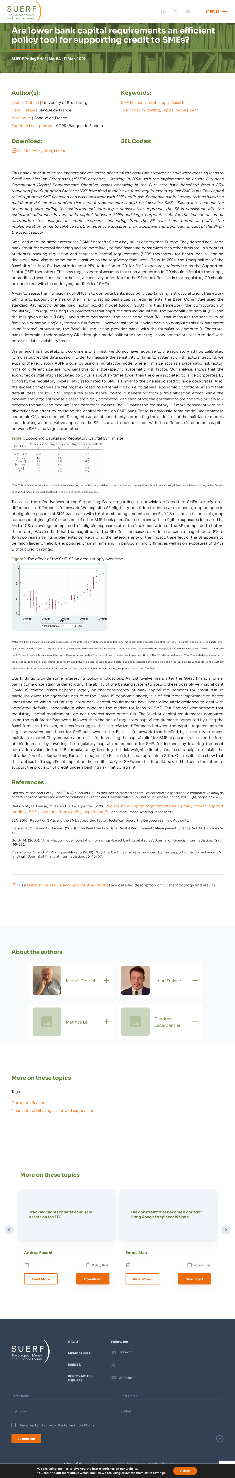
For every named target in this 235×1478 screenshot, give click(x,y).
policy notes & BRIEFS (80, 1378)
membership (79, 1353)
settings (159, 1473)
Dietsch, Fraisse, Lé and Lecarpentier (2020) (67, 884)
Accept (185, 1471)
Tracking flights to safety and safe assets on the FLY (60, 1214)
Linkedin (125, 1352)
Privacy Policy (74, 1463)
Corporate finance (28, 1102)
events (74, 1364)
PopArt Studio (160, 1463)
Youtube (125, 1378)
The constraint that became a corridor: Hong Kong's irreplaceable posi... (167, 1214)
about (74, 1342)
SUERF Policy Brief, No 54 (41, 150)
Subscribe (26, 1438)
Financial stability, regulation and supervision (52, 1110)
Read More (40, 1278)
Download (93, 1278)
